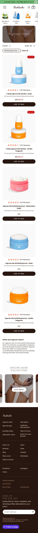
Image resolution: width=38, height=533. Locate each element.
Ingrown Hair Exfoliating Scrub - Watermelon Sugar (19, 207)
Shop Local (7, 456)
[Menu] (5, 7)
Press (22, 448)
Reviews (5, 448)
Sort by (29, 46)
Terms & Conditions (8, 480)
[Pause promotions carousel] (36, 2)
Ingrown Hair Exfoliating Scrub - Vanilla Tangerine (19, 319)
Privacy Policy (7, 483)
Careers (23, 452)
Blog (4, 452)
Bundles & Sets (8, 431)
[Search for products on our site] (29, 7)
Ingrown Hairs (7, 422)
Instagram (24, 468)
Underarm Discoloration (25, 426)
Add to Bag (19, 104)
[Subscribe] (32, 512)
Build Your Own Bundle (25, 435)
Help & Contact (8, 459)
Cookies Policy (24, 487)
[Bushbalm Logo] (19, 7)
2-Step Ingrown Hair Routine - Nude (19, 94)
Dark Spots (24, 422)
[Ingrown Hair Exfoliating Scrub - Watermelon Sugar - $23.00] (19, 184)
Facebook (6, 468)
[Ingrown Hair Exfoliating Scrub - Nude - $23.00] (19, 241)
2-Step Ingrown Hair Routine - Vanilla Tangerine (19, 150)
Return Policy (7, 487)
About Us (6, 445)
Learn (22, 445)
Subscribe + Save (9, 434)
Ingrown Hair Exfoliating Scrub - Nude (19, 263)
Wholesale (24, 456)
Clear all (25, 50)
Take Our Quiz (25, 431)
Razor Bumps (7, 426)
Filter (5, 46)
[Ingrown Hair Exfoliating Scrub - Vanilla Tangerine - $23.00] (19, 296)
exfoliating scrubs (10, 50)
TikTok (5, 472)
